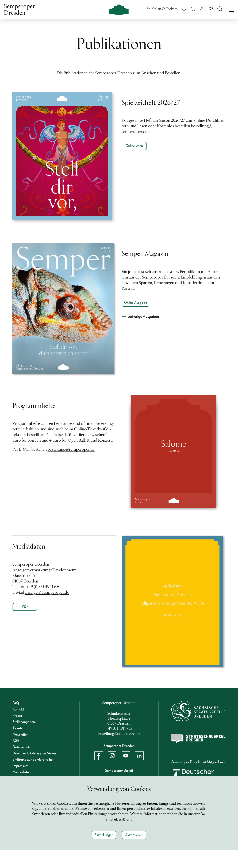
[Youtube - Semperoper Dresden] (126, 755)
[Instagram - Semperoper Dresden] (112, 755)
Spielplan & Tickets (162, 9)
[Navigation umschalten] (231, 8)
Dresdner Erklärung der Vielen (34, 753)
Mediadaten (21, 772)
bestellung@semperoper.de (71, 449)
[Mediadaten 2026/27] (174, 602)
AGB (16, 741)
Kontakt (18, 709)
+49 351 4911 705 (119, 729)
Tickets (17, 728)
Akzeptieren (134, 835)
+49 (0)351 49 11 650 (43, 587)
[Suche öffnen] (219, 9)
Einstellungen (104, 835)
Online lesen (134, 146)
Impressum (20, 766)
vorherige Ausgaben (143, 316)
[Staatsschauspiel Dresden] (198, 738)
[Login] (202, 9)
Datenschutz (22, 747)
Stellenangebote (24, 722)
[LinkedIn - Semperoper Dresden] (139, 755)
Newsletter (20, 734)
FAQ (16, 703)
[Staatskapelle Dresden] (198, 711)
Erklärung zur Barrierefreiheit (33, 759)
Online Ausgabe (135, 302)
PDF (25, 606)
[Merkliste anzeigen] (184, 9)
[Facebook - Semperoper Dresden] (98, 755)
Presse (17, 715)
